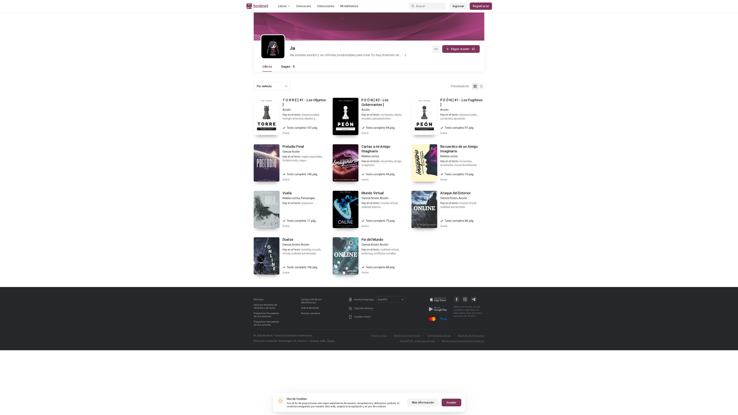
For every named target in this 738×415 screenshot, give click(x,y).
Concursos (303, 6)
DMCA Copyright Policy (407, 335)
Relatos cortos (370, 156)
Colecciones (325, 6)
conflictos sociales (385, 253)
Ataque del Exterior (455, 193)
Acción (287, 109)
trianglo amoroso (293, 118)
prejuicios (307, 203)
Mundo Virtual (373, 193)
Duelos (288, 239)
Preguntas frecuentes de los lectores (266, 315)
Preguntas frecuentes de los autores (266, 323)
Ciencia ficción (291, 151)
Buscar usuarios (310, 313)
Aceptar (451, 402)
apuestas (459, 118)
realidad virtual (389, 249)
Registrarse (481, 6)
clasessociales (310, 114)
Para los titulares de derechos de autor (265, 306)
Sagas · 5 (287, 66)
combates (387, 114)
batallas (306, 249)
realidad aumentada (452, 206)
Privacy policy (379, 335)
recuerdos (387, 161)
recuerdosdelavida (465, 165)
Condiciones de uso (439, 335)
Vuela (287, 193)
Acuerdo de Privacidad (471, 335)
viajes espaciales (312, 156)
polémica (367, 253)
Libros (267, 66)
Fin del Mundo (372, 239)
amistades (446, 165)
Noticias (258, 299)
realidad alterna (371, 206)
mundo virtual (389, 203)
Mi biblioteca (349, 6)
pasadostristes (381, 118)
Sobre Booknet (310, 307)
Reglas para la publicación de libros (463, 340)
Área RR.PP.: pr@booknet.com (417, 340)
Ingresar (458, 6)
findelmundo (290, 160)
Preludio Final (293, 146)
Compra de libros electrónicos (311, 301)
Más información (423, 402)
